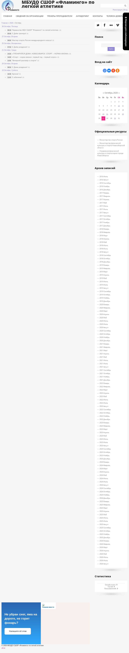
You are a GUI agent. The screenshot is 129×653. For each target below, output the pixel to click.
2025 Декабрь (105, 537)
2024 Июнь (104, 478)
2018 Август (104, 252)
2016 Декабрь (105, 189)
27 (103, 118)
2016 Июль (104, 176)
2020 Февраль (105, 308)
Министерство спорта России (111, 140)
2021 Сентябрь (105, 370)
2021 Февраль (105, 347)
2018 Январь (104, 229)
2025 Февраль (105, 505)
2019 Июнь (104, 281)
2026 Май (103, 554)
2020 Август (104, 327)
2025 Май (103, 514)
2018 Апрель (104, 239)
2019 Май (103, 278)
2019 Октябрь (105, 294)
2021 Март (104, 350)
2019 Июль (104, 285)
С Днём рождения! (19, 47)
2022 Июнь (104, 400)
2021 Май (103, 357)
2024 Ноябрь (105, 495)
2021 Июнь (104, 360)
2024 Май (103, 475)
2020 (11, 23)
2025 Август (104, 524)
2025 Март (104, 508)
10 (119, 106)
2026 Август (104, 564)
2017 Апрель (104, 199)
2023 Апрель (104, 432)
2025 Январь (104, 501)
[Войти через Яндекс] (113, 70)
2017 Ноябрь (105, 222)
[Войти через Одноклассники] (117, 70)
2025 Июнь (104, 518)
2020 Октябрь (105, 334)
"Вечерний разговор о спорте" (24, 60)
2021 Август (104, 367)
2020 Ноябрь (105, 337)
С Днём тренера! (19, 33)
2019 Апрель (104, 275)
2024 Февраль (105, 465)
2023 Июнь (104, 439)
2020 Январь (104, 304)
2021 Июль (104, 363)
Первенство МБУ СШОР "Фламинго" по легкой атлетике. (35, 30)
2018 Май (103, 242)
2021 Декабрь (105, 380)
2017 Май (103, 203)
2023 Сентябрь (105, 449)
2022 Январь (104, 383)
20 (103, 114)
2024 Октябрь (105, 491)
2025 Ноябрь (105, 534)
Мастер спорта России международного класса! (32, 40)
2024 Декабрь (105, 498)
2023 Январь (104, 422)
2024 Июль (104, 482)
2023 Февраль (105, 426)
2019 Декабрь (105, 301)
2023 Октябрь (105, 452)
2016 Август (104, 180)
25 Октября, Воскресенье (11, 43)
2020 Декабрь (105, 340)
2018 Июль (104, 249)
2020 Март (104, 311)
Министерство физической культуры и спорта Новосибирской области (111, 145)
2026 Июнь (104, 557)
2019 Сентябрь (105, 291)
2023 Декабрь (105, 459)
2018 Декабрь (105, 262)
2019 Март (104, 272)
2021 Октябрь (105, 373)
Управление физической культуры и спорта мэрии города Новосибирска (110, 153)
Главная (5, 23)
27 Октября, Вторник (10, 36)
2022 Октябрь (105, 413)
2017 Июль (104, 209)
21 (107, 114)
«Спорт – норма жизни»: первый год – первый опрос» (34, 57)
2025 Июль (104, 521)
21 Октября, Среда (9, 50)
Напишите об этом (17, 631)
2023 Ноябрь (105, 455)
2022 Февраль (105, 386)
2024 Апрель (104, 472)
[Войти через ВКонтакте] (109, 70)
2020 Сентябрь (105, 331)
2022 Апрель (104, 393)
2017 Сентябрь (105, 216)
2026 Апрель (104, 550)
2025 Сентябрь (105, 528)
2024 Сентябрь (105, 488)
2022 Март (104, 390)
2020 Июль (104, 324)
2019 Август (104, 288)
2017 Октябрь (105, 219)
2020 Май (103, 317)
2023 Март (104, 429)
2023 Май (103, 436)
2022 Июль (104, 403)
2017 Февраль (105, 196)
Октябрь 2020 (111, 92)
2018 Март (104, 235)
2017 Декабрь (105, 226)
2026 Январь (104, 541)
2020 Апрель (104, 314)
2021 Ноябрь (105, 377)
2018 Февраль (105, 232)
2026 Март (104, 547)
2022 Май (103, 396)
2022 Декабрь (105, 419)
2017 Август (104, 212)
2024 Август (104, 485)
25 (123, 114)
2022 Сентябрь (105, 409)
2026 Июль (104, 560)
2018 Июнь (104, 245)
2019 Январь (104, 265)
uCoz (3, 648)
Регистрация (117, 10)
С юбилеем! (17, 77)
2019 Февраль (105, 268)
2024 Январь (104, 462)
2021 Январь (104, 344)
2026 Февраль (105, 544)
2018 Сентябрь (105, 255)
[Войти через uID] (105, 70)
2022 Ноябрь (105, 416)
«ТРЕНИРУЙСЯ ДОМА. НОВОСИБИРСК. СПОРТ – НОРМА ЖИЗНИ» (40, 54)
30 (115, 118)
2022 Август (104, 406)
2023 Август (104, 445)
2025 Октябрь (105, 531)
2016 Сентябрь (105, 183)
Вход (125, 10)
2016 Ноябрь (105, 186)
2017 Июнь (104, 206)
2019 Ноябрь (105, 298)
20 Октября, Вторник (10, 64)
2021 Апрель (104, 354)
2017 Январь (104, 193)
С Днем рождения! (19, 67)
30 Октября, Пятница (10, 26)
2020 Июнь (104, 321)
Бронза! (15, 74)
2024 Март (104, 468)
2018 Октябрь (105, 258)
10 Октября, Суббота (10, 70)
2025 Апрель (104, 511)
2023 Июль (104, 442)
